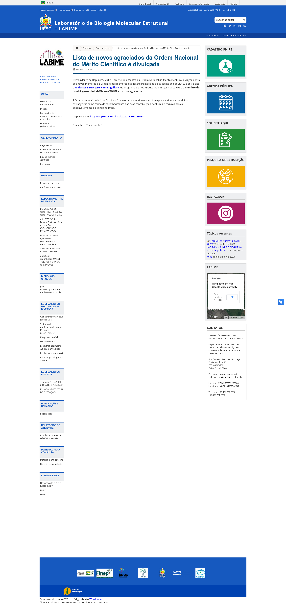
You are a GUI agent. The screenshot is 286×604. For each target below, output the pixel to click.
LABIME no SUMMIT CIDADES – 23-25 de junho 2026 (224, 249)
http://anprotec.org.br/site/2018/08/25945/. (117, 116)
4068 (209, 256)
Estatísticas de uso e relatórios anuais (50, 437)
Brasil (50, 2)
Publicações (46, 413)
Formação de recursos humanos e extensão (51, 116)
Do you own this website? (218, 297)
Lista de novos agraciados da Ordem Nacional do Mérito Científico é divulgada (153, 48)
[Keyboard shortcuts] (226, 317)
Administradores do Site (234, 35)
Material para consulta (51, 459)
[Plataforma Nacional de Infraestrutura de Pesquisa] (226, 75)
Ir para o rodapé (98, 10)
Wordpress (95, 599)
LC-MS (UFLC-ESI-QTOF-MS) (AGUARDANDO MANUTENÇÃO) (49, 240)
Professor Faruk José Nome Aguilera (97, 87)
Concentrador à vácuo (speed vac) (52, 318)
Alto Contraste (212, 10)
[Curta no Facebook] (225, 26)
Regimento (46, 145)
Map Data (233, 317)
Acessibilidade (195, 10)
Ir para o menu (65, 10)
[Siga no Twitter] (230, 26)
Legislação (220, 3)
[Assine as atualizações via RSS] (244, 26)
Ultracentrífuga (47, 341)
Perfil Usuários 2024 (50, 187)
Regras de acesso (49, 183)
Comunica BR (162, 3)
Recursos (45, 164)
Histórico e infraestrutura (47, 103)
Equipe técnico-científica (48, 158)
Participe (179, 3)
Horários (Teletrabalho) (47, 125)
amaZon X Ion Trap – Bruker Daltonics (51, 250)
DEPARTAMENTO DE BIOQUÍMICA (50, 484)
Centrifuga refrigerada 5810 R (52, 359)
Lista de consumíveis (51, 464)
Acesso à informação (199, 3)
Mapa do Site (229, 10)
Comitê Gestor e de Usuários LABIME (50, 151)
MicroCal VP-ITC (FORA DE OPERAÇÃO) (51, 391)
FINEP (43, 490)
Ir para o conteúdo (48, 10)
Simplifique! (145, 3)
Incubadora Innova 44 (51, 353)
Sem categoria (103, 48)
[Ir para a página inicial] (76, 48)
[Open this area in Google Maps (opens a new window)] (213, 316)
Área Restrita (212, 35)
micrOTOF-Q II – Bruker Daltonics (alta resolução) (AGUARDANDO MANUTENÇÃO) (51, 225)
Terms (241, 317)
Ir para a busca (81, 10)
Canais (233, 3)
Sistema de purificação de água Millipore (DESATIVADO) (50, 328)
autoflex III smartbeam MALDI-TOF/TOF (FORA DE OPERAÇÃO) (50, 260)
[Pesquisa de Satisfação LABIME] (226, 186)
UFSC (43, 494)
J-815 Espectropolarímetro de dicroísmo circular (51, 289)
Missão (44, 108)
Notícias (87, 48)
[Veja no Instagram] (239, 26)
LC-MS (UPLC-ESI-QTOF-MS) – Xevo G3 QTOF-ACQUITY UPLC (51, 211)
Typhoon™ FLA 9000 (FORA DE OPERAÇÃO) (51, 383)
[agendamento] (226, 222)
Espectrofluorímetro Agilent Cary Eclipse (50, 347)
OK (232, 297)
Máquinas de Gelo (49, 337)
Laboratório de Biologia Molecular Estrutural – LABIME (50, 79)
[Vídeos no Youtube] (235, 26)
